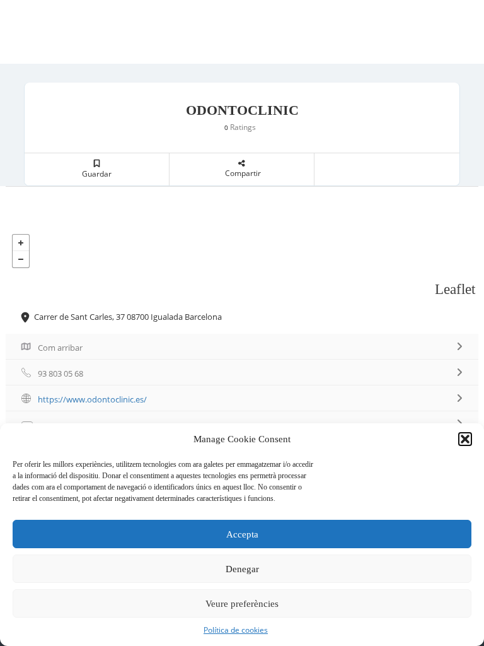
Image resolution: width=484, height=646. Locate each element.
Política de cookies (236, 630)
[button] (465, 439)
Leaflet (455, 289)
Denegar (242, 569)
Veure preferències (242, 604)
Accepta (242, 534)
